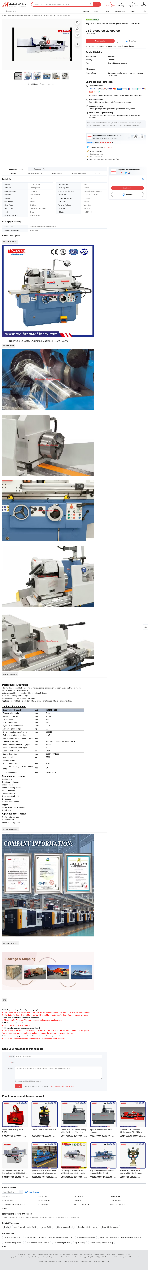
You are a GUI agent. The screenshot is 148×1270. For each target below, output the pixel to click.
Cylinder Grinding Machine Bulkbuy (101, 1243)
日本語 (98, 1257)
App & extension (119, 11)
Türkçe (116, 1257)
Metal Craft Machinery (81, 1204)
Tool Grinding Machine (63, 15)
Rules (144, 11)
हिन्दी (103, 1257)
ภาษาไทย (109, 1257)
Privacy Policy (106, 1261)
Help (107, 11)
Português (38, 1257)
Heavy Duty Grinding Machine (87, 1227)
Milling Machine (7, 1200)
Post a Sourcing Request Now (62, 1086)
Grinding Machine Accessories (131, 1237)
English (23, 1257)
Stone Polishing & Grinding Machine (25, 1227)
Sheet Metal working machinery (12, 1204)
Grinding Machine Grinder (108, 1237)
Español (30, 1257)
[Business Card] (143, 179)
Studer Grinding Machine (110, 1227)
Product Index (111, 1254)
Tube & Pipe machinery (117, 1204)
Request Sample (128, 46)
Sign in (143, 6)
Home (4, 15)
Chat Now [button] (132, 41)
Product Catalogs (33, 1192)
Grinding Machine (49, 15)
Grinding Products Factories (34, 1237)
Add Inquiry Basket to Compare (42, 84)
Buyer (96, 11)
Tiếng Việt (123, 1257)
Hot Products (21, 1254)
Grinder (6, 1227)
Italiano (63, 1257)
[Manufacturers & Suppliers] (14, 4)
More (4, 1247)
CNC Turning (42, 1196)
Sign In (89, 159)
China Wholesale (65, 1254)
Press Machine (43, 1204)
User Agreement (86, 1261)
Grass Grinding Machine (62, 1243)
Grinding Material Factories (86, 1237)
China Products (31, 1254)
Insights (128, 1254)
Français (45, 1257)
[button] (99, 173)
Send (18, 1086)
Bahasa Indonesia (134, 1257)
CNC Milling (6, 1196)
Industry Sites (88, 1254)
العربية (85, 1257)
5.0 (118, 173)
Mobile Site (121, 1254)
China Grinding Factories (12, 1237)
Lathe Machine (115, 1196)
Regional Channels (99, 1254)
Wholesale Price (77, 1254)
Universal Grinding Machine (13, 1243)
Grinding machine (44, 1200)
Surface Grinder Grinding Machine (38, 1243)
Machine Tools (37, 15)
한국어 (92, 1257)
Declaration (96, 1261)
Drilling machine (115, 1200)
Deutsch (70, 1257)
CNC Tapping (78, 1196)
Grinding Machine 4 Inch (65, 1227)
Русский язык (55, 1257)
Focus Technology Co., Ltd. (60, 1261)
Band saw (77, 1200)
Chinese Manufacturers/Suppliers (48, 1254)
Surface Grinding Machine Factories (60, 1237)
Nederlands (78, 1257)
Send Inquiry (100, 41)
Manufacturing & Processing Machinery (19, 15)
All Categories (9, 11)
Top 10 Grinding (80, 1243)
